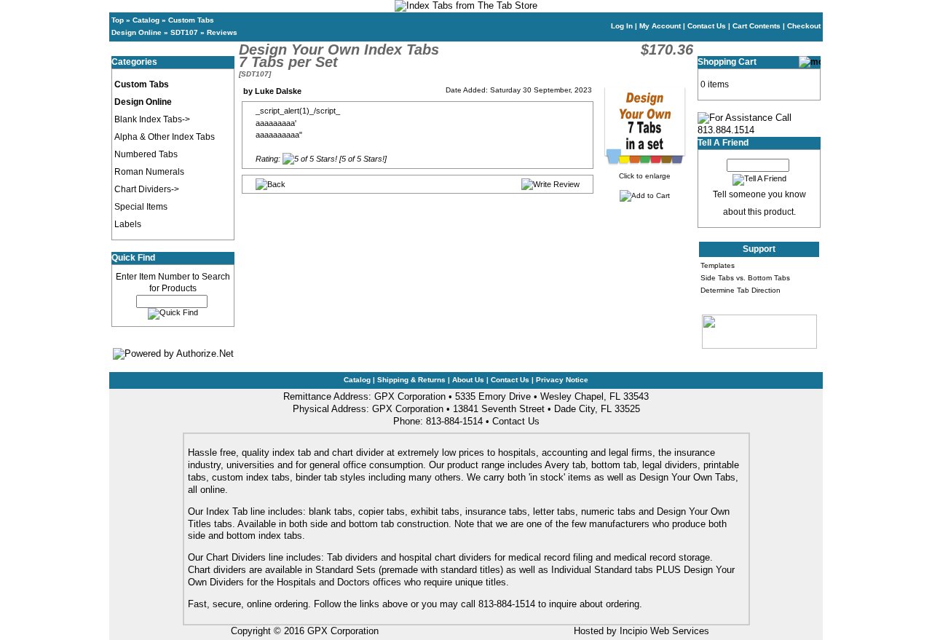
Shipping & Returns (411, 380)
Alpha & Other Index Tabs (164, 137)
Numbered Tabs (146, 154)
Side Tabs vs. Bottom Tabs (745, 278)
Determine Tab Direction (740, 290)
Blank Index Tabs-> (152, 119)
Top (117, 20)
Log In (622, 26)
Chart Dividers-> (146, 189)
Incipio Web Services (664, 630)
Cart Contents (756, 26)
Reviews (222, 32)
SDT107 (184, 32)
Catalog (146, 20)
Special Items (140, 207)
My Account (660, 26)
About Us (468, 380)
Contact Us (706, 26)
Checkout (804, 26)
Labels (127, 224)
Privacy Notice (562, 380)
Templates (717, 265)
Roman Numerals (149, 172)
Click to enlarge (645, 176)
